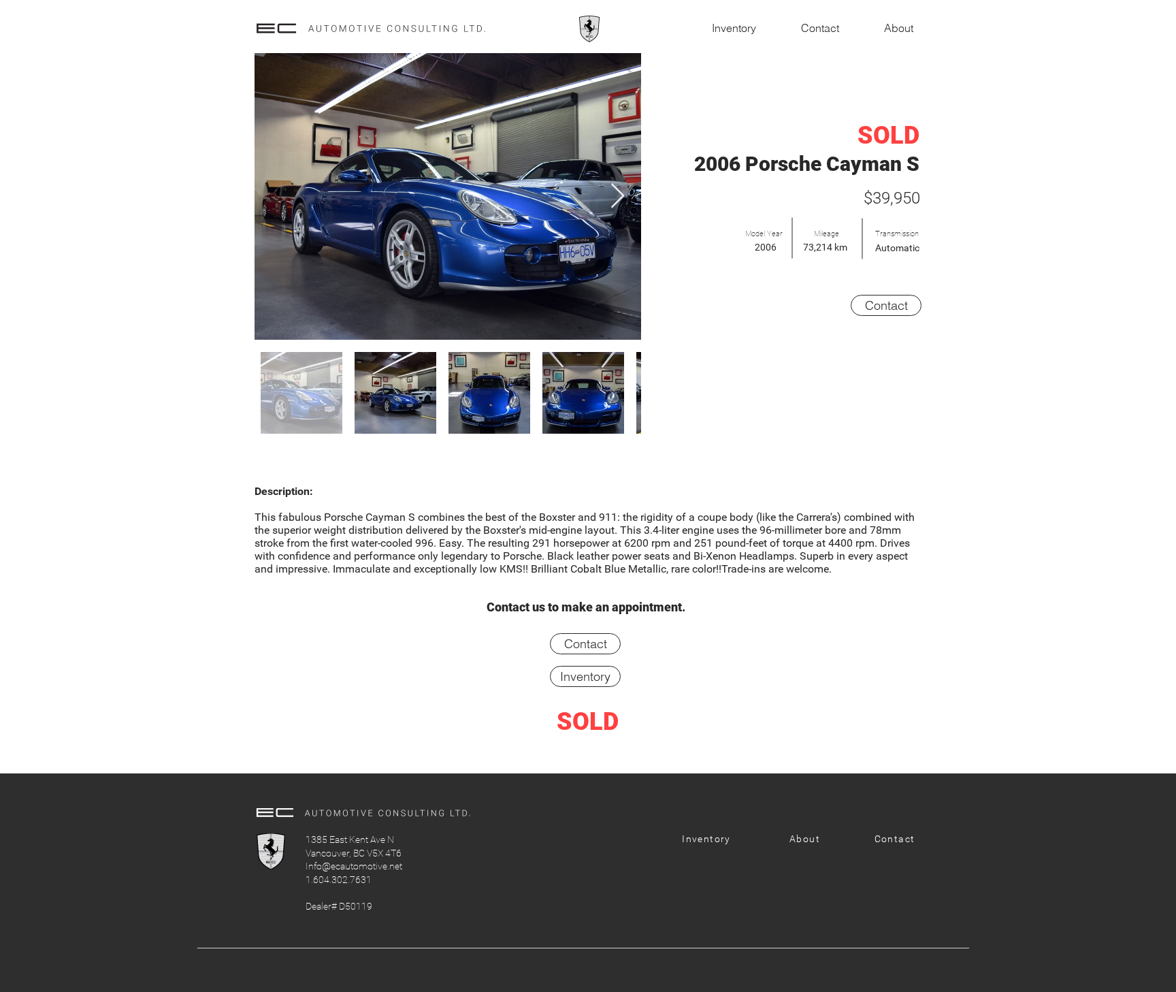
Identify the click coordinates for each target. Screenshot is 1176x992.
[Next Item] (617, 196)
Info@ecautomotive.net (354, 866)
